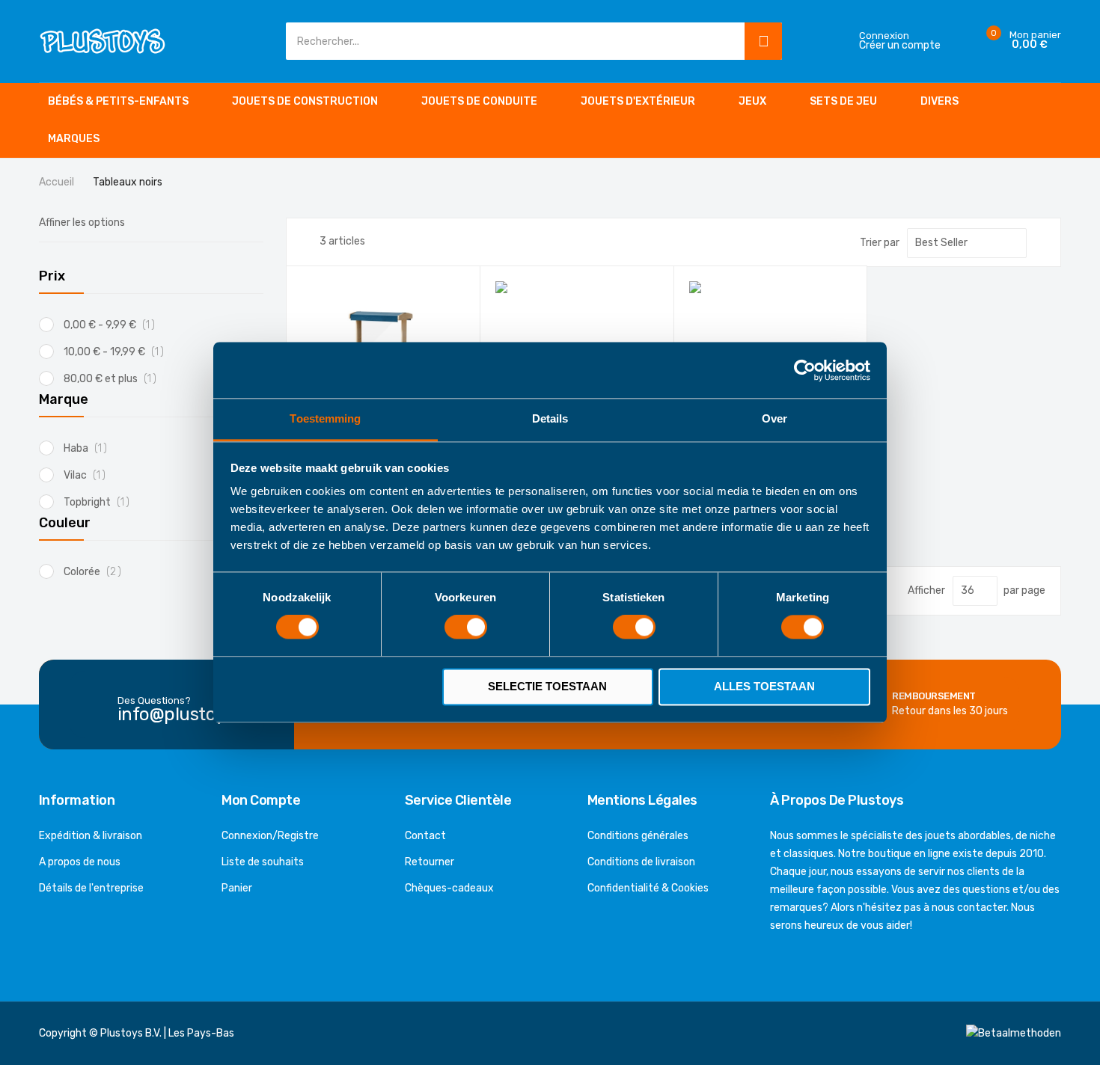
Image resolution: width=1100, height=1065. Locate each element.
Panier (236, 888)
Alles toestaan (764, 686)
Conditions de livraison (641, 862)
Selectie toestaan (547, 686)
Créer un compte (900, 45)
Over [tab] (774, 418)
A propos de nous (79, 862)
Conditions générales (637, 835)
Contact (425, 835)
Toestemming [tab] (325, 418)
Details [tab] (550, 418)
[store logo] (102, 41)
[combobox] (512, 41)
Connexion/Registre (270, 835)
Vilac (88, 475)
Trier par (879, 242)
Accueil (57, 182)
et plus (115, 378)
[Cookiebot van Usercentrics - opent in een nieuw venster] (804, 370)
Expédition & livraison (90, 835)
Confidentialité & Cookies (648, 888)
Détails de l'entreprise (91, 888)
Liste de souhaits (262, 862)
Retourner (429, 862)
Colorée (96, 571)
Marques (74, 138)
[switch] (465, 629)
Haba (89, 448)
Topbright (100, 502)
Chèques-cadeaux (449, 888)
